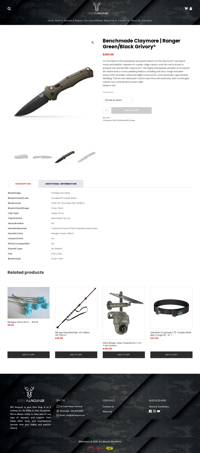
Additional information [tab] (61, 183)
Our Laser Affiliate (93, 20)
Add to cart (132, 110)
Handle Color (108, 92)
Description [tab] (23, 183)
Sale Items (147, 20)
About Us (135, 20)
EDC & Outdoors (119, 120)
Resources (109, 20)
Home (51, 20)
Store (57, 20)
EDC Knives (130, 120)
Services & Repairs (73, 20)
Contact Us (124, 20)
